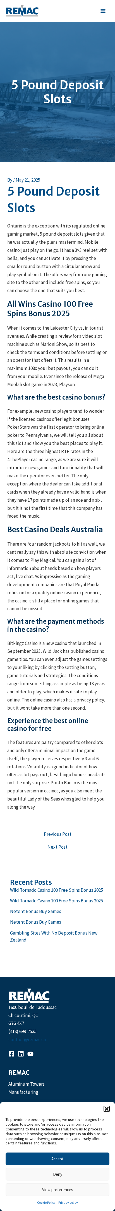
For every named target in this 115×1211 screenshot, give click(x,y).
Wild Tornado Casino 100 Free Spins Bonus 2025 (56, 890)
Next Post (57, 847)
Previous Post (57, 834)
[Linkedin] (21, 1054)
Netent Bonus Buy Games (35, 911)
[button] (106, 1109)
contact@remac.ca (27, 1039)
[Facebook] (11, 1054)
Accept (57, 1158)
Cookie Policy (46, 1202)
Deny (57, 1174)
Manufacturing (23, 1092)
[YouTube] (30, 1054)
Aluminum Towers (26, 1084)
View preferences (57, 1189)
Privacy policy (68, 1202)
